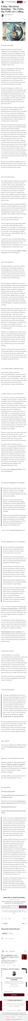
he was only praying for (15, 530)
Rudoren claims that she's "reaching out (11, 632)
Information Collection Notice (15, 911)
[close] (24, 972)
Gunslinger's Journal (6, 797)
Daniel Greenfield (9, 14)
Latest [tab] (6, 951)
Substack (8, 1019)
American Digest (18, 716)
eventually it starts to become (15, 747)
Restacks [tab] (11, 933)
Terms (17, 1014)
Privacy (14, 1014)
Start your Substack (11, 1016)
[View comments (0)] (6, 19)
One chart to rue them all (8, 791)
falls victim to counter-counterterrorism (13, 802)
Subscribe (19, 2)
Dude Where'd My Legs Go (8, 807)
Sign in (25, 2)
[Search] (25, 951)
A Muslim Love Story (16, 469)
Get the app (19, 1016)
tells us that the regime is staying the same (13, 607)
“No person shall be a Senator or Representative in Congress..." (9, 961)
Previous (6, 923)
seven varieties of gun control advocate (14, 795)
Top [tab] (3, 951)
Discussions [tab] (12, 951)
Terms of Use (21, 910)
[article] (14, 960)
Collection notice (22, 1014)
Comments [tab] (4, 933)
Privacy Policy (16, 1006)
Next (23, 923)
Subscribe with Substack (15, 1000)
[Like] (2, 19)
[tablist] (7, 933)
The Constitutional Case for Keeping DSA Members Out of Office (10, 956)
